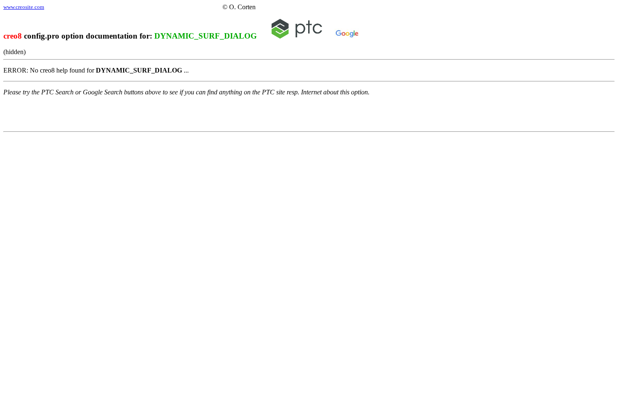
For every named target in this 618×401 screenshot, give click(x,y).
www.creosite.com (23, 7)
